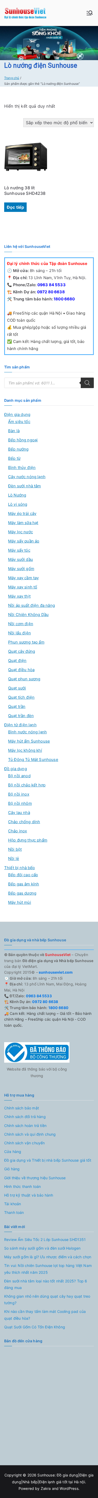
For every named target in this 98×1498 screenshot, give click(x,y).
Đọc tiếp (15, 207)
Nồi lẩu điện (19, 632)
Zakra (46, 1488)
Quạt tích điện (21, 697)
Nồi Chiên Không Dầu (28, 614)
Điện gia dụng (17, 414)
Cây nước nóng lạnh (26, 476)
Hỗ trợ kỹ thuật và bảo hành (28, 1195)
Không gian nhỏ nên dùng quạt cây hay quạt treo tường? (47, 1299)
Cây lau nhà (19, 812)
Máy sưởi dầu (20, 559)
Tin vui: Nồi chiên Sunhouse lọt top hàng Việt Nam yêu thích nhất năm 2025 (48, 1268)
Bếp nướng (18, 449)
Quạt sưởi (17, 688)
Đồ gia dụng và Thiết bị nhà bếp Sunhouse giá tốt (47, 1160)
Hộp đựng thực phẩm (27, 840)
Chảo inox (17, 830)
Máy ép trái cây (22, 513)
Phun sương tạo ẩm (26, 642)
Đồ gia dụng (15, 768)
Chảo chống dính (24, 821)
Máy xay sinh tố (22, 586)
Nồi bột (15, 849)
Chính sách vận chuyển (24, 1143)
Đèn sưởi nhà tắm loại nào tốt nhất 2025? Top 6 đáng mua (45, 1284)
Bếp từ (14, 458)
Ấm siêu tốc (19, 421)
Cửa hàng (12, 1151)
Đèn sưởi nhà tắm (24, 485)
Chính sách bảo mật (21, 1108)
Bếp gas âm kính (23, 883)
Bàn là (14, 430)
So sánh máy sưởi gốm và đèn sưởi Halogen (42, 1248)
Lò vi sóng (17, 504)
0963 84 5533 (51, 284)
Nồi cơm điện (20, 623)
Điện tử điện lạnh (20, 724)
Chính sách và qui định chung (30, 1134)
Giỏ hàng (12, 1169)
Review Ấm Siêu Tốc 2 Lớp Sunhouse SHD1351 (45, 1239)
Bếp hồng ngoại (23, 439)
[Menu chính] (89, 13)
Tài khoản (12, 1204)
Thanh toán (14, 1212)
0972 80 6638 (50, 291)
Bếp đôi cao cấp (23, 874)
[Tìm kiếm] (87, 383)
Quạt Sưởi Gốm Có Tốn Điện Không (34, 1327)
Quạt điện (17, 660)
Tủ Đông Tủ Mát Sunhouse (33, 759)
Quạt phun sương (24, 678)
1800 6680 (64, 298)
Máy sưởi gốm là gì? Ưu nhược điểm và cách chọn (47, 1257)
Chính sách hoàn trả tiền (25, 1125)
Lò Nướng (17, 495)
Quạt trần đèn (21, 715)
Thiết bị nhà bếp (19, 867)
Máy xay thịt (19, 596)
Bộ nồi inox (18, 794)
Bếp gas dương (22, 893)
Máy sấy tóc (19, 550)
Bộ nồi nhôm (20, 803)
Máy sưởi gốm (21, 568)
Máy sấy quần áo (23, 541)
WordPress (69, 1488)
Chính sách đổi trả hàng (25, 1116)
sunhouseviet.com (55, 972)
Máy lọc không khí (25, 750)
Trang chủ (11, 78)
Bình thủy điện (22, 467)
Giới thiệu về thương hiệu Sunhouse (35, 1178)
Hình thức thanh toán (22, 1186)
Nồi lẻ (13, 858)
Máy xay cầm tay (23, 577)
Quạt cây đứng (21, 651)
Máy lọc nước (20, 531)
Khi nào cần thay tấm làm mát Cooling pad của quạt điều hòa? (45, 1314)
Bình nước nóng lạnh (27, 731)
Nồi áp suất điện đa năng (31, 605)
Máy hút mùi (19, 902)
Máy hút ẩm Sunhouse (29, 741)
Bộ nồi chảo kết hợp (26, 784)
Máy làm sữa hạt (23, 522)
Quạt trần (16, 706)
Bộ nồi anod (19, 775)
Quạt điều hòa (21, 669)
